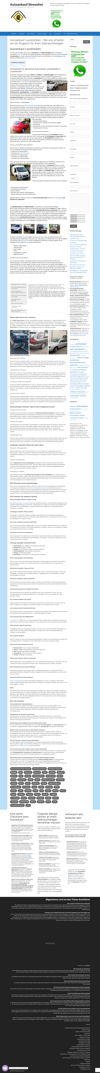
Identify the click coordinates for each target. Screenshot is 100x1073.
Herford (55, 798)
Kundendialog (57, 33)
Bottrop (44, 783)
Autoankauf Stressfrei (26, 4)
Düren (20, 790)
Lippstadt (31, 798)
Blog (50, 33)
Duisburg (52, 772)
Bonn (20, 776)
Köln (20, 772)
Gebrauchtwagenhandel (30, 105)
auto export (83, 346)
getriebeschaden (86, 353)
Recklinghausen (15, 787)
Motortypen (87, 1059)
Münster (28, 776)
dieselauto (72, 351)
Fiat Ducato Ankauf (84, 409)
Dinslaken (40, 798)
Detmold (45, 794)
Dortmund (37, 772)
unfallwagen (76, 393)
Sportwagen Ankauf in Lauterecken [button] (16, 300)
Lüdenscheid (15, 798)
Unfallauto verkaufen (85, 1063)
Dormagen (14, 801)
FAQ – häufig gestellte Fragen (70, 33)
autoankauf (81, 344)
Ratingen (28, 790)
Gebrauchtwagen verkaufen (77, 255)
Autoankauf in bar (24, 745)
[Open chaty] (5, 1068)
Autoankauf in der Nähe (76, 253)
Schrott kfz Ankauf (75, 378)
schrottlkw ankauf (75, 382)
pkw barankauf (82, 367)
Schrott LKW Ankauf (80, 380)
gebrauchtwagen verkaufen (78, 353)
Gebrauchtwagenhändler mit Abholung (80, 1046)
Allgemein (73, 406)
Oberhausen (22, 779)
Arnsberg (53, 794)
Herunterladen (87, 965)
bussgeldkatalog (81, 965)
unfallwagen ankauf (82, 393)
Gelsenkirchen (51, 776)
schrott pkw (83, 382)
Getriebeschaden (24, 153)
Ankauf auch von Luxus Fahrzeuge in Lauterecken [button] (18, 296)
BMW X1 (85, 349)
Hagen (30, 779)
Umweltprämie (81, 389)
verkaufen (20, 54)
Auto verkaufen (30, 33)
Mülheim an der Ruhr (48, 779)
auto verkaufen (77, 349)
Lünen (35, 790)
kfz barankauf (75, 355)
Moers (34, 787)
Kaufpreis (25, 240)
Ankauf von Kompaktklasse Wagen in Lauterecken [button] (18, 288)
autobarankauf (75, 346)
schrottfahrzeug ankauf (77, 376)
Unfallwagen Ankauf (85, 1069)
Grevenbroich (24, 801)
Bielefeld (13, 776)
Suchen (72, 39)
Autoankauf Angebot (30, 58)
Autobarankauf (75, 409)
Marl (41, 790)
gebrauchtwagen (77, 351)
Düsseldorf (28, 772)
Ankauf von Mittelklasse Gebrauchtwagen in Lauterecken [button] (18, 292)
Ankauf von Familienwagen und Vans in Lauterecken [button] (18, 311)
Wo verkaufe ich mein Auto (77, 264)
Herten (33, 801)
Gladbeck (21, 794)
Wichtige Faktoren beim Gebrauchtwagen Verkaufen (77, 1028)
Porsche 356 (73, 370)
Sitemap (88, 1024)
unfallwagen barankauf (78, 396)
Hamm (37, 779)
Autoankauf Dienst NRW (76, 251)
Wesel (48, 801)
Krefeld (13, 779)
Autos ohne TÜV (14, 620)
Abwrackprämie (72, 344)
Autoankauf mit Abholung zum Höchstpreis (79, 1048)
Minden (55, 790)
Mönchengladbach (38, 776)
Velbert (48, 790)
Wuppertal (61, 772)
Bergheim (40, 801)
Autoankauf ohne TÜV (84, 1067)
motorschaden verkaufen (82, 365)
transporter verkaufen (74, 389)
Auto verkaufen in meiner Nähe (78, 244)
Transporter (59, 197)
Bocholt (24, 798)
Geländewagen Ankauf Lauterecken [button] (16, 307)
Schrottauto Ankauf (77, 415)
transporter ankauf (81, 388)
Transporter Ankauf (42, 33)
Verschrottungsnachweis (74, 397)
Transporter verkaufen (39, 768)
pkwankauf (75, 367)
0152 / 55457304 (80, 285)
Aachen (60, 776)
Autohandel (73, 242)
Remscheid (26, 787)
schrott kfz (87, 376)
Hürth (54, 801)
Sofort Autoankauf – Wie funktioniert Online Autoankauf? (76, 1057)
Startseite (52, 3)
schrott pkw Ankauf (76, 384)
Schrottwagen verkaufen (82, 386)
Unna (28, 805)
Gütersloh (49, 787)
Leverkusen (60, 779)
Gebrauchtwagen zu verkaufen (21, 503)
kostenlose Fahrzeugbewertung (35, 488)
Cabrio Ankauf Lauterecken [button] (17, 303)
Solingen (13, 783)
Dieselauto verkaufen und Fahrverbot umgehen (78, 1052)
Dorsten (37, 794)
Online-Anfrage (74, 287)
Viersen (63, 790)
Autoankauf (21, 33)
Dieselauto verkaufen (76, 246)
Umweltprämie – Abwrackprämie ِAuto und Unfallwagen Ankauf (75, 1054)
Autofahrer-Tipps (74, 238)
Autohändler (29, 88)
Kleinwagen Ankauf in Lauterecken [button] (18, 284)
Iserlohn (13, 790)
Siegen (41, 787)
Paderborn (36, 783)
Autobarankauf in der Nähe (77, 249)
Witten (57, 787)
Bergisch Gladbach (54, 783)
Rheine (13, 794)
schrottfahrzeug (82, 374)
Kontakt (22, 81)
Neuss (28, 783)
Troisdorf (29, 794)
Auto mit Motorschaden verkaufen (20, 768)
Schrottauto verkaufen (55, 768)
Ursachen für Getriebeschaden (78, 240)
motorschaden (83, 355)
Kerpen (48, 798)
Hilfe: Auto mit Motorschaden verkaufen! (80, 1065)
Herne (21, 783)
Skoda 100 (72, 388)
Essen (44, 772)
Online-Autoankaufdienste (17, 680)
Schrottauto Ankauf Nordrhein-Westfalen (80, 1056)
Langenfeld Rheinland (17, 805)
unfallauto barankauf (77, 392)
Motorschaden (75, 413)
